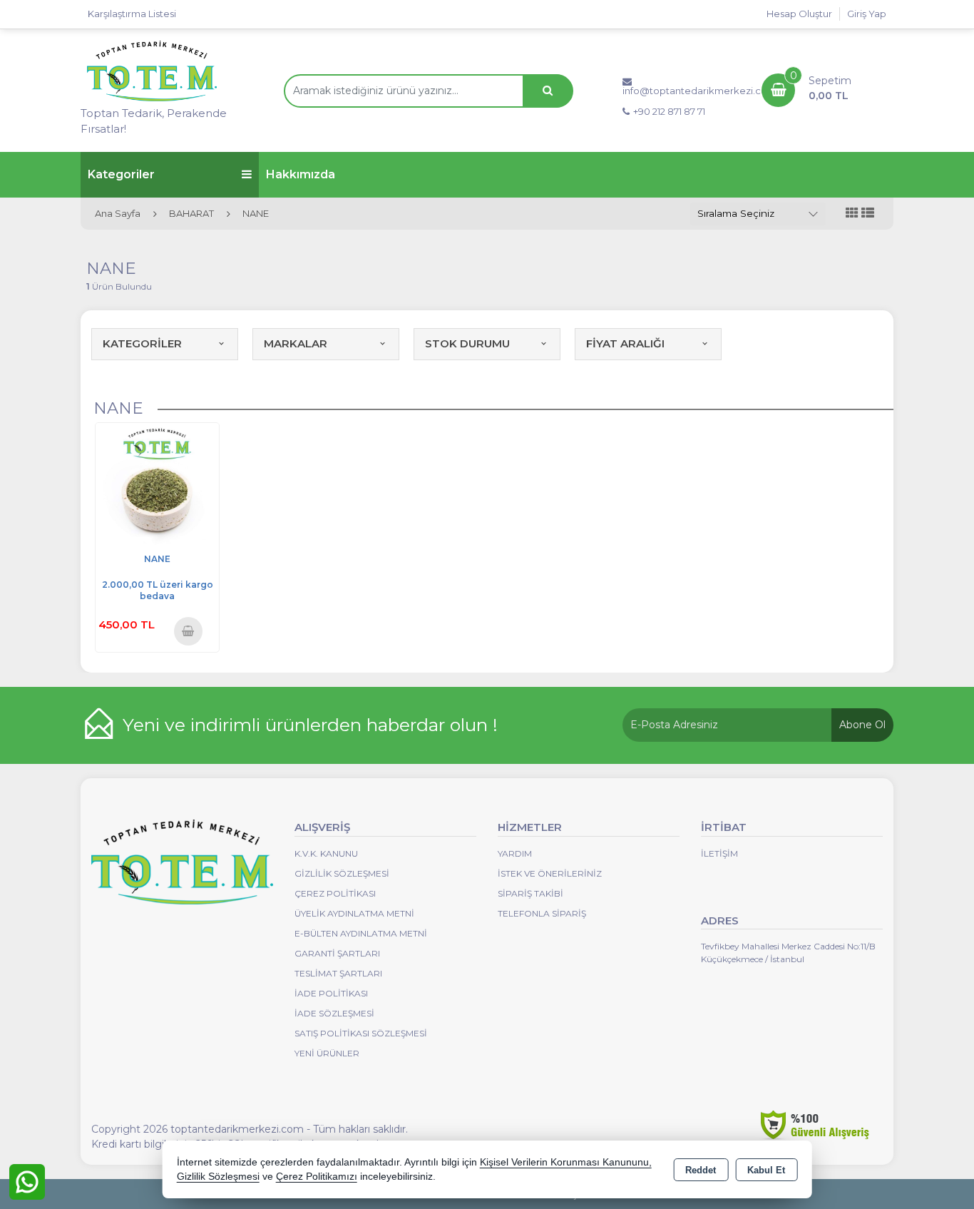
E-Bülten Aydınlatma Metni (360, 933)
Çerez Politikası (335, 893)
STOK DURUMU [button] (467, 343)
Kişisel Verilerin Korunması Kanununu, (566, 1162)
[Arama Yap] (548, 91)
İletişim (719, 853)
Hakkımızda (300, 174)
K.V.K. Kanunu (326, 853)
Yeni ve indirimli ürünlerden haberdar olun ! (310, 724)
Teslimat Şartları (338, 973)
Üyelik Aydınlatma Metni (354, 913)
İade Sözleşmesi (334, 1013)
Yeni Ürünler (326, 1053)
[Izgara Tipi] (852, 213)
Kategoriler (121, 174)
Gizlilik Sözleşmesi (341, 873)
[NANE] (157, 484)
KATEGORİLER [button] (142, 343)
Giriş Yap (866, 13)
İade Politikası (331, 993)
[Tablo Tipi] (867, 213)
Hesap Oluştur (799, 13)
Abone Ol (862, 724)
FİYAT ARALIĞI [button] (625, 343)
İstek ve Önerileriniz (550, 873)
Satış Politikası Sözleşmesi (360, 1033)
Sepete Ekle (189, 630)
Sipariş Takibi (530, 893)
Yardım (515, 853)
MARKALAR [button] (295, 343)
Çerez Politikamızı (316, 1176)
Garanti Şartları (337, 953)
